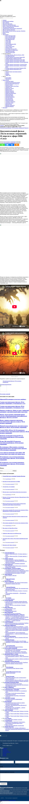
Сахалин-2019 (8, 45)
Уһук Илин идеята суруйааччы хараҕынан (15, 563)
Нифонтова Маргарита (10, 93)
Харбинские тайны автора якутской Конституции (12, 533)
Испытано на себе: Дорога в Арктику (9, 545)
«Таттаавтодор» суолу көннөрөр (9, 486)
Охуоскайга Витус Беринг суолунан (13, 719)
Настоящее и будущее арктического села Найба (11, 481)
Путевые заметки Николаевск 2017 (13, 69)
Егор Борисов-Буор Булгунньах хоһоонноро (15, 571)
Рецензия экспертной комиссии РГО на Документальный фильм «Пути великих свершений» (12, 437)
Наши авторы (6, 80)
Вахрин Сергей (8, 84)
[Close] (0, 0)
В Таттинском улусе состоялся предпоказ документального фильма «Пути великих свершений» (12, 458)
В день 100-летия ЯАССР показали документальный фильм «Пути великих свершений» (12, 443)
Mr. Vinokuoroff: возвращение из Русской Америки (17, 619)
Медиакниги (8, 78)
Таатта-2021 (8, 42)
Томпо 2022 (8, 40)
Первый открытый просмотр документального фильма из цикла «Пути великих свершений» (14, 426)
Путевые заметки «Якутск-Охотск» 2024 (14, 54)
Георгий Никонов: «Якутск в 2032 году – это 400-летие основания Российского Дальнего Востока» (16, 680)
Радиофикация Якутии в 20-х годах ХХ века (15, 641)
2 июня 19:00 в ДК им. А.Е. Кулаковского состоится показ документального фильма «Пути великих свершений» (14, 431)
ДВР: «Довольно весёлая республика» (14, 646)
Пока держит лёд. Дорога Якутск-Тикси (10, 528)
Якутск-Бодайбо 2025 (10, 36)
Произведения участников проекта (13, 71)
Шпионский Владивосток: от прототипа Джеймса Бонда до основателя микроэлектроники (16, 623)
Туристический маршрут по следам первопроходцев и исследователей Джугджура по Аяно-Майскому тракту (16, 685)
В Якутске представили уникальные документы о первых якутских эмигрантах (13, 793)
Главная (4, 20)
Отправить (3, 783)
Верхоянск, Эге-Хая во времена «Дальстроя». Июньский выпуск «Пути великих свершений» (16, 652)
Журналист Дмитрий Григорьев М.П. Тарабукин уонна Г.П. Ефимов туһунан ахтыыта (16, 663)
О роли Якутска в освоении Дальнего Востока (14, 476)
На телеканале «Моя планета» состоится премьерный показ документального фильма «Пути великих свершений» (13, 448)
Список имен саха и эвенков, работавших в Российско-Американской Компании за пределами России (17, 729)
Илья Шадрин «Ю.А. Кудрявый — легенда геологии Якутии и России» (15, 708)
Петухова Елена (9, 98)
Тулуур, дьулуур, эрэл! (10, 608)
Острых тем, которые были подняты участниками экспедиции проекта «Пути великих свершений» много (16, 630)
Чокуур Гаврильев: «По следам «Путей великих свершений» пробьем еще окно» (16, 583)
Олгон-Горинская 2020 (10, 44)
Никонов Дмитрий (9, 92)
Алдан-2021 (8, 41)
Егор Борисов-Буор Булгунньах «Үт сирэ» (15, 573)
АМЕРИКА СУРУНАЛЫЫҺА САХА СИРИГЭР (16, 642)
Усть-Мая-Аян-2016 (9, 51)
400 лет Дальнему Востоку (9, 29)
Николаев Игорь (9, 94)
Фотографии (8, 77)
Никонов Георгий (9, 90)
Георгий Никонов (8, 478)
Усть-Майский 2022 (9, 39)
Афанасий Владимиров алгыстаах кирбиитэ (13, 399)
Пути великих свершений (9, 141)
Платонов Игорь (9, 99)
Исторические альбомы (8, 21)
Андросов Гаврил (9, 81)
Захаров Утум (8, 87)
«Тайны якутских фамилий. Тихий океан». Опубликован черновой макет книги (15, 722)
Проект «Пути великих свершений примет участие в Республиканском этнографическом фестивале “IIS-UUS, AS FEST (13, 416)
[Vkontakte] (11, 145)
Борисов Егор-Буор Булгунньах (12, 82)
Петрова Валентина (10, 96)
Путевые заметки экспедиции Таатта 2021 (15, 60)
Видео (4, 33)
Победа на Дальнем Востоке (9, 25)
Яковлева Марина (9, 106)
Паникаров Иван (9, 95)
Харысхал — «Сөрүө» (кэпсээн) (12, 620)
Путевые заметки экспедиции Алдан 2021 (15, 59)
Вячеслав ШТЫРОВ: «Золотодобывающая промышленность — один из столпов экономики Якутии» (16, 634)
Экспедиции (5, 34)
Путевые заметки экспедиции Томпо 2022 (15, 57)
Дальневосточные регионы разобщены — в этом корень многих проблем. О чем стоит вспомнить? (16, 627)
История (7, 74)
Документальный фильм (8, 27)
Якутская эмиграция (7, 23)
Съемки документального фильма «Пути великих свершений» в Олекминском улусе (12, 402)
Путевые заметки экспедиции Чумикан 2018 (15, 68)
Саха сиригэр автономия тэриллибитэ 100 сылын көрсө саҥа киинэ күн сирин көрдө (12, 453)
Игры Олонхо (6, 32)
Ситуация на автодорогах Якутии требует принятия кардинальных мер (15, 703)
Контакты (5, 107)
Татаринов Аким (9, 102)
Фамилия (17, 764)
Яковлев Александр (10, 105)
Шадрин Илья (8, 104)
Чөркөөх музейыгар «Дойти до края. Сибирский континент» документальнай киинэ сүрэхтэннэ (14, 411)
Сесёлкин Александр (10, 101)
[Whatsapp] (2, 145)
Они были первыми (10, 599)
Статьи (7, 72)
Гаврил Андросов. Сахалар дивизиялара (14, 559)
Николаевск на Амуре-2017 (11, 50)
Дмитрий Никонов (8, 525)
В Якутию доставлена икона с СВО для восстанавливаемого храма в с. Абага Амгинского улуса (17, 656)
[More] (16, 145)
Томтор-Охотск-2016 (10, 52)
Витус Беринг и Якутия (10, 575)
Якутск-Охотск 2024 (10, 38)
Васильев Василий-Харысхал (12, 83)
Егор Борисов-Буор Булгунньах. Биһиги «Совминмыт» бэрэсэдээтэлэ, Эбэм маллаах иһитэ (17, 570)
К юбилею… (8, 580)
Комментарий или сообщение (7, 772)
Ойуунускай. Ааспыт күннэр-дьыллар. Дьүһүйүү (14, 30)
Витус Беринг (6, 22)
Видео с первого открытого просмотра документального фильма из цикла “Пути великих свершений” (12, 422)
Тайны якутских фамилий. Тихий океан (14, 725)
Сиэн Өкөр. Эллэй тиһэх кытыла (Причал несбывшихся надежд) (15, 694)
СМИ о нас (8, 75)
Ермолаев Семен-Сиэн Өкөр (12, 86)
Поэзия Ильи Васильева (10, 611)
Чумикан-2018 (8, 47)
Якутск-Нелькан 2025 (10, 35)
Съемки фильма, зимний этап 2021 (13, 58)
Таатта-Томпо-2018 (9, 46)
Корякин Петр (8, 89)
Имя (1, 759)
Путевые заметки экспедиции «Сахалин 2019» (16, 64)
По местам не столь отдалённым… (13, 613)
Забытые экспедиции (10, 673)
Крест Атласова (9, 724)
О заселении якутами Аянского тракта (14, 668)
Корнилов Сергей (9, 88)
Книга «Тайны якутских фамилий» (11, 26)
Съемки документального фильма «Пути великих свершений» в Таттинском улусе (12, 407)
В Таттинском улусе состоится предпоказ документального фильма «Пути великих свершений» (12, 464)
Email (2, 766)
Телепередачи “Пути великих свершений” (12, 28)
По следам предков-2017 (11, 48)
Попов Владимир (9, 100)
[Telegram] (7, 145)
